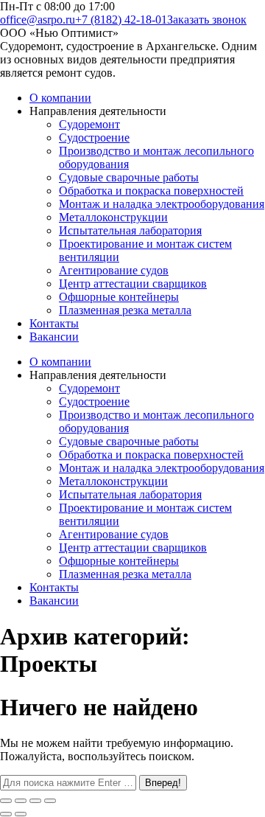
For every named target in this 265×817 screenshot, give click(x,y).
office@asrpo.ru (37, 19)
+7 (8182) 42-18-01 (121, 19)
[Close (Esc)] (6, 801)
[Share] (20, 801)
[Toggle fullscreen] (35, 801)
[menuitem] (60, 97)
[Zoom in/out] (50, 801)
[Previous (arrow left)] (6, 814)
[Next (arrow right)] (20, 814)
